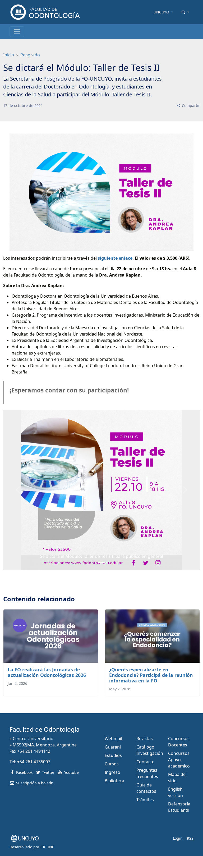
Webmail (113, 738)
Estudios (113, 755)
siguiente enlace (115, 258)
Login (178, 838)
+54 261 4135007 (33, 762)
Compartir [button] (190, 105)
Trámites (145, 800)
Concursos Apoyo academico (179, 759)
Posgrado (30, 55)
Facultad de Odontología (45, 729)
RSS (190, 838)
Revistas (144, 738)
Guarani (113, 747)
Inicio (8, 55)
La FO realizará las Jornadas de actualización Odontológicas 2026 (47, 672)
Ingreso (112, 772)
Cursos (112, 764)
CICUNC (47, 846)
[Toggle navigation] (17, 31)
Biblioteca (114, 781)
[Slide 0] (101, 563)
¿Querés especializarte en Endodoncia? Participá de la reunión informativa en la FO (151, 675)
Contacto (145, 762)
